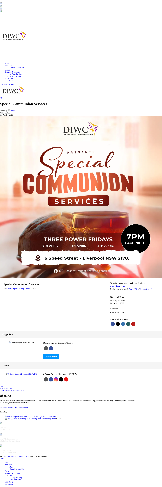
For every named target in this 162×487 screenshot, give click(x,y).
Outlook (149, 289)
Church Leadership (16, 68)
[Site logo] (15, 59)
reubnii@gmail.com (117, 286)
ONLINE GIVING (7, 85)
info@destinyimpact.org (13, 6)
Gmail (131, 289)
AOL (137, 289)
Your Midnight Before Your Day (43, 417)
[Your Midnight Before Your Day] (18, 417)
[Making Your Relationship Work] (18, 419)
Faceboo (51, 348)
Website (46, 348)
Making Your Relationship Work (43, 419)
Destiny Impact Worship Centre (18, 289)
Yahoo (142, 289)
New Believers (15, 76)
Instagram (56, 379)
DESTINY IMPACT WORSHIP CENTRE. (17, 456)
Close (2, 459)
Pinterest (133, 324)
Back (11, 467)
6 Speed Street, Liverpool (119, 312)
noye (13, 111)
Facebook (113, 324)
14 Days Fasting (15, 74)
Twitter (118, 324)
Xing (128, 324)
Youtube (66, 379)
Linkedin (123, 324)
